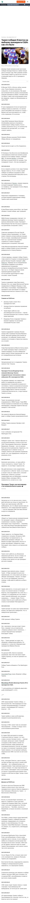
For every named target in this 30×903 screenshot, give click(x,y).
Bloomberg (4, 682)
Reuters (14, 158)
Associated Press (6, 674)
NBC (2, 158)
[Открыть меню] (28, 2)
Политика (3, 37)
